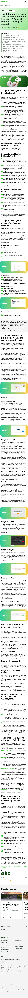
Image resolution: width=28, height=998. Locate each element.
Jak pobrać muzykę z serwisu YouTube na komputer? (13, 39)
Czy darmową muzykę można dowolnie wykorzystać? (13, 46)
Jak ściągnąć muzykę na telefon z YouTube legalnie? (13, 48)
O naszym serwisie (5, 944)
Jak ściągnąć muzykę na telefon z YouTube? (11, 37)
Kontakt (3, 947)
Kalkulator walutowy (5, 951)
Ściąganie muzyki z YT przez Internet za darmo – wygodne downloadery (14, 42)
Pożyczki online (4, 940)
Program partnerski (5, 949)
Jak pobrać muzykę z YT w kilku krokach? (10, 35)
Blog (9, 5)
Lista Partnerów (18, 948)
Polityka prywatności (19, 943)
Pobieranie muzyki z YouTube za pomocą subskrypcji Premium (13, 51)
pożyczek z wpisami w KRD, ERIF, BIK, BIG (10, 789)
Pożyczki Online (3, 5)
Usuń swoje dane (5, 954)
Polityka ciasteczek (19, 946)
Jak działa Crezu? (5, 942)
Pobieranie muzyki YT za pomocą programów (11, 44)
